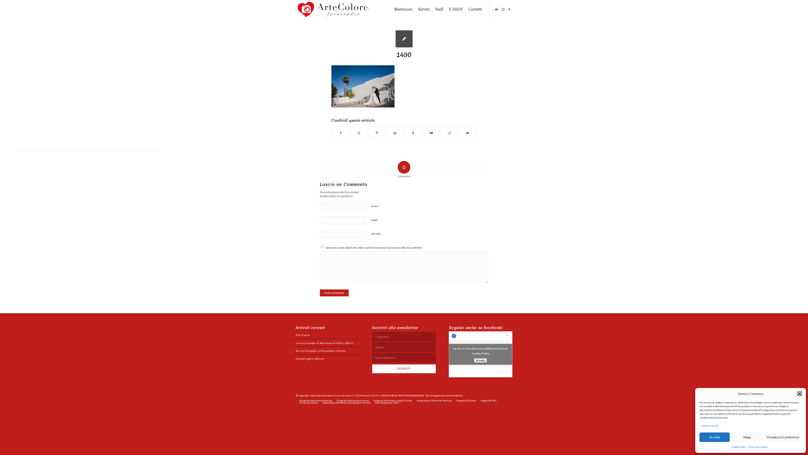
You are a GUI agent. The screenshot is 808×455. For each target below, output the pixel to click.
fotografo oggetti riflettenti (310, 358)
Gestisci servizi (710, 425)
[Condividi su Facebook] (341, 133)
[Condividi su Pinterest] (377, 133)
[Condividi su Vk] (431, 133)
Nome (375, 206)
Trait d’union (303, 335)
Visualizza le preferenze (783, 437)
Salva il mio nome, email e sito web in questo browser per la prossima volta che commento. (374, 247)
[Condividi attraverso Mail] (467, 133)
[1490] (404, 38)
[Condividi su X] (359, 133)
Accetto (480, 360)
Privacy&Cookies (758, 446)
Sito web (376, 233)
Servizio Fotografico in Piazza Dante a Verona (320, 350)
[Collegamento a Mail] (496, 9)
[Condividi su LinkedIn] (395, 133)
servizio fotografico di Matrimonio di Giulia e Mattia (324, 343)
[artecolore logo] (334, 9)
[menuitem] (403, 9)
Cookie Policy (738, 446)
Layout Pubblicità (454, 395)
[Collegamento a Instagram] (503, 9)
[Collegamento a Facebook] (509, 9)
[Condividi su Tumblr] (413, 133)
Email (375, 220)
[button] (799, 394)
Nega (747, 437)
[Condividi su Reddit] (449, 133)
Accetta (714, 437)
